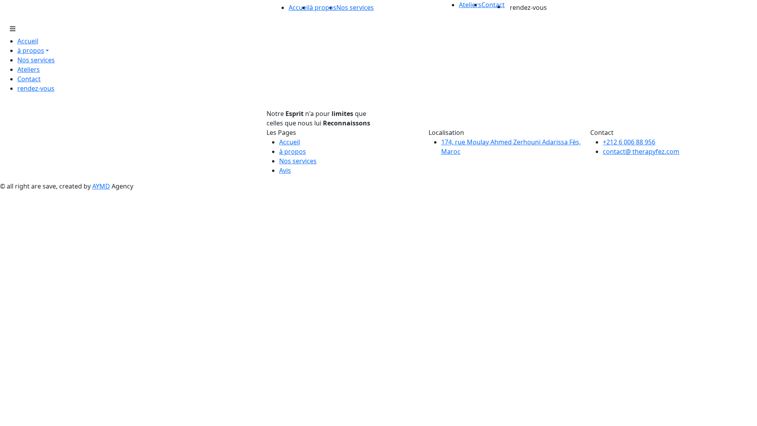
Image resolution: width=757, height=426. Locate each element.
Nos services (355, 7)
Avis (285, 170)
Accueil (299, 7)
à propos (292, 151)
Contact (493, 4)
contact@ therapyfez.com (641, 151)
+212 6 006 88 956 (629, 142)
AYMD (101, 186)
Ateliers (470, 4)
